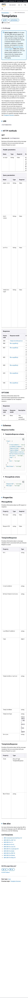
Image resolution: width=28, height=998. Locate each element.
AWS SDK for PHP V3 (9, 853)
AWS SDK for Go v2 (9, 844)
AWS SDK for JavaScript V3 (11, 849)
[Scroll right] (21, 5)
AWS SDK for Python (9, 855)
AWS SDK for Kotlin (9, 851)
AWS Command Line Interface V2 (13, 838)
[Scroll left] (8, 5)
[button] (6, 28)
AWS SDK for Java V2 (9, 846)
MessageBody (14, 343)
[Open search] (25, 4)
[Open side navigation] (2, 9)
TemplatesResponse (16, 341)
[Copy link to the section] (2, 121)
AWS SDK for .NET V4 (9, 840)
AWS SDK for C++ (8, 842)
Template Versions (9, 115)
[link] (20, 12)
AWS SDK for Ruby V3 (9, 857)
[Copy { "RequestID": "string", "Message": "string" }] (23, 482)
